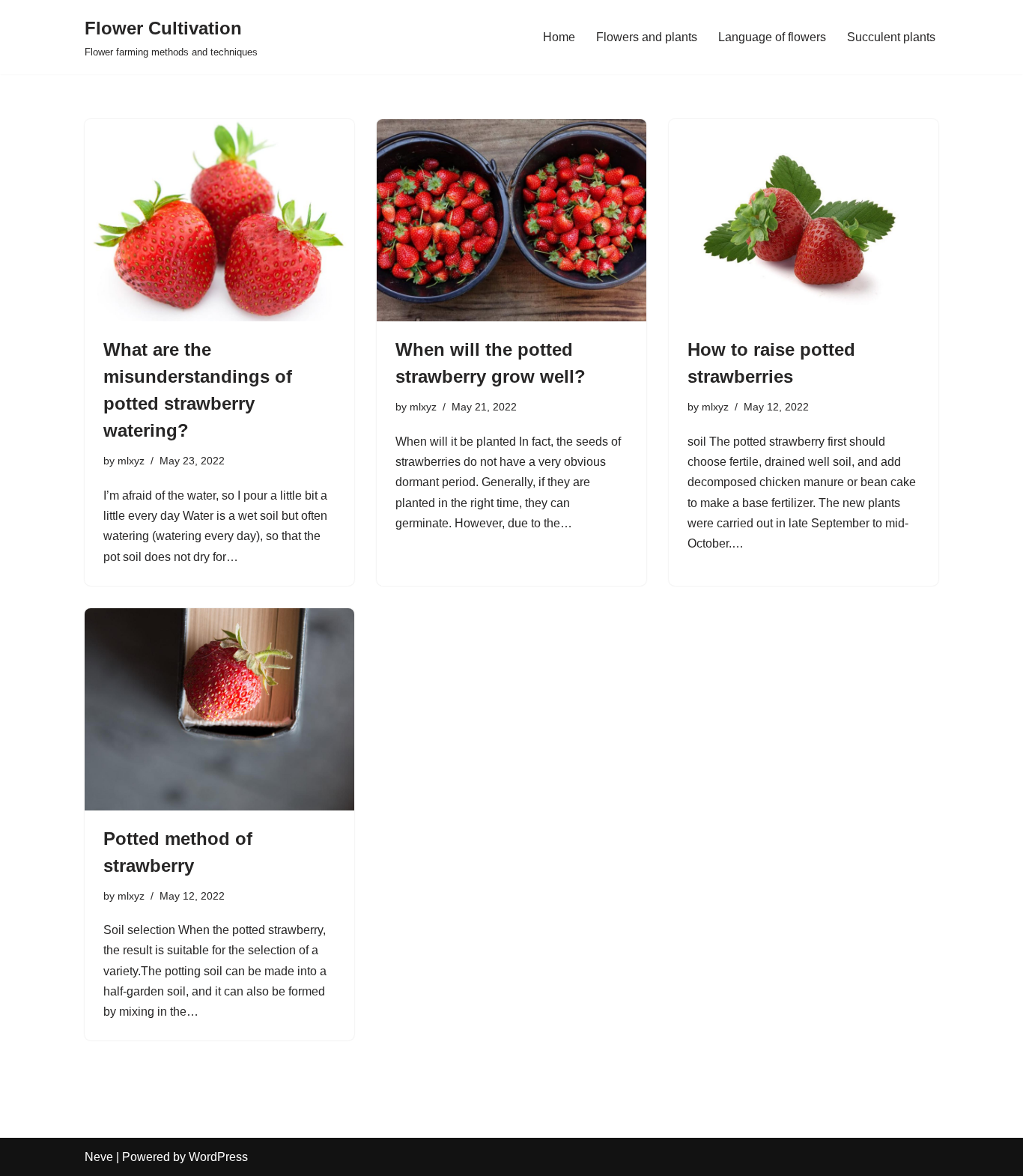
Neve (99, 1157)
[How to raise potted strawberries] (803, 220)
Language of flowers (772, 37)
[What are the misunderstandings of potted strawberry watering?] (219, 220)
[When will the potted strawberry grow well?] (511, 220)
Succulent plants (891, 37)
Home (559, 37)
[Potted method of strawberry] (219, 709)
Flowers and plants (646, 37)
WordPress (218, 1157)
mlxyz (131, 461)
